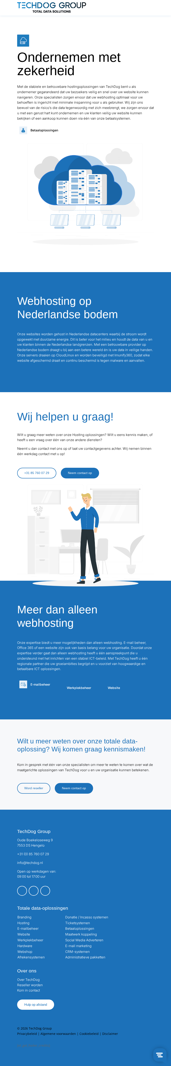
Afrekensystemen (31, 957)
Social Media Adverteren (84, 940)
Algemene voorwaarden (58, 1034)
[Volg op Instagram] (34, 891)
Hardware (24, 946)
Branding (24, 917)
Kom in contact (28, 990)
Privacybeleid (27, 1034)
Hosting (23, 923)
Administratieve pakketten (85, 957)
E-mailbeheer (28, 928)
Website (23, 934)
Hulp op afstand (35, 1004)
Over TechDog (28, 980)
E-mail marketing (78, 946)
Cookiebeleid (89, 1034)
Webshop (24, 952)
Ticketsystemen (77, 923)
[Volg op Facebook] (22, 891)
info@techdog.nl (30, 863)
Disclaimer (110, 1034)
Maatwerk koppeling (81, 934)
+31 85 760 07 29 (36, 473)
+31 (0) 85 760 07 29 (33, 854)
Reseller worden (30, 985)
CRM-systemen (77, 952)
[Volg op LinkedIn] (45, 891)
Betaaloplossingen (79, 928)
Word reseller (33, 788)
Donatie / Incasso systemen (86, 917)
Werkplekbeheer (30, 940)
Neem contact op (80, 473)
